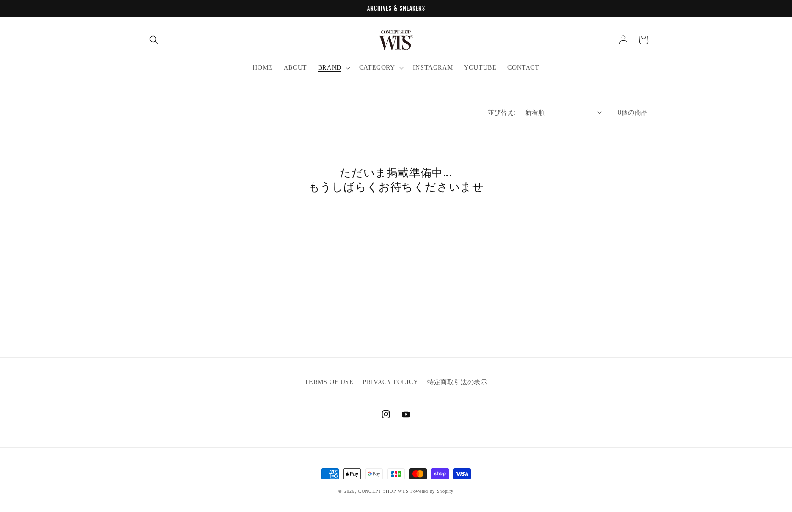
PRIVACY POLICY (390, 382)
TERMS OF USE (328, 382)
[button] (154, 40)
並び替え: (502, 112)
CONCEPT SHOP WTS (383, 491)
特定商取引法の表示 (457, 382)
